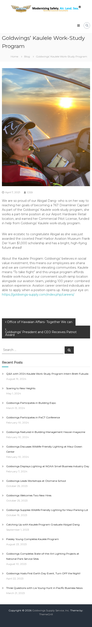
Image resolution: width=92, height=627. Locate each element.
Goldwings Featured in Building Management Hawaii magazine (45, 432)
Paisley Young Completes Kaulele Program (32, 539)
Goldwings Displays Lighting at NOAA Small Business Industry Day (47, 466)
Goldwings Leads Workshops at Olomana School (36, 480)
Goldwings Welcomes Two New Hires (28, 495)
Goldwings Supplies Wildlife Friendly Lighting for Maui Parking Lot (47, 510)
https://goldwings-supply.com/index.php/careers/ (38, 294)
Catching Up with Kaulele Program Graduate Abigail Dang (43, 524)
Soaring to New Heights (20, 388)
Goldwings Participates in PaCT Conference (33, 417)
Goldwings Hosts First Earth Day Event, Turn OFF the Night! (43, 573)
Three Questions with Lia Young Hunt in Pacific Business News (44, 588)
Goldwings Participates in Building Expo (31, 402)
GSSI (30, 192)
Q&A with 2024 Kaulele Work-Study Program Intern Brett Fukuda (47, 373)
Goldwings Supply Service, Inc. (51, 610)
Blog (27, 56)
